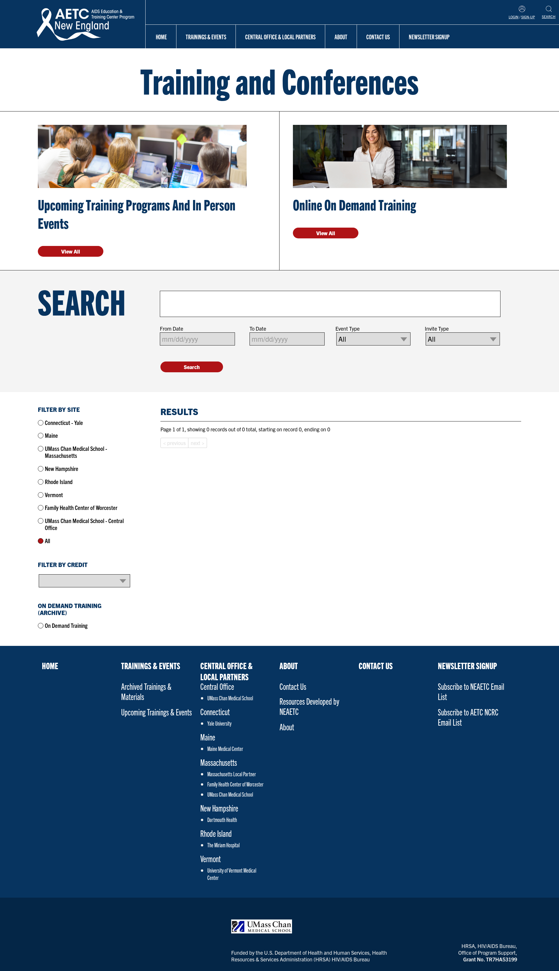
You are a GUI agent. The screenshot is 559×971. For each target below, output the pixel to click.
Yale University (219, 723)
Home (161, 36)
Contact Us (378, 36)
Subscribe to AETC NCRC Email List (468, 716)
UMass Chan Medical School (230, 697)
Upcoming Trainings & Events (156, 711)
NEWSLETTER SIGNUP (429, 36)
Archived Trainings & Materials (146, 691)
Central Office (217, 686)
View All (70, 251)
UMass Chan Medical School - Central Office (84, 524)
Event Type (347, 329)
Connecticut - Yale (64, 422)
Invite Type (437, 329)
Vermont (54, 494)
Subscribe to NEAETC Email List (471, 691)
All (47, 540)
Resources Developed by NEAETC (309, 706)
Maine (51, 435)
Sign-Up (528, 17)
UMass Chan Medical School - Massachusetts (76, 452)
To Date (258, 329)
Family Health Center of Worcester (81, 507)
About (341, 36)
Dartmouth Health (222, 819)
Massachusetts (218, 762)
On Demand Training (66, 625)
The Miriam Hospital (223, 844)
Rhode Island (58, 481)
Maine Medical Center (225, 748)
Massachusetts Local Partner (231, 773)
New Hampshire (61, 468)
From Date (171, 329)
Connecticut (215, 711)
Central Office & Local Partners (280, 36)
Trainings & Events (206, 36)
